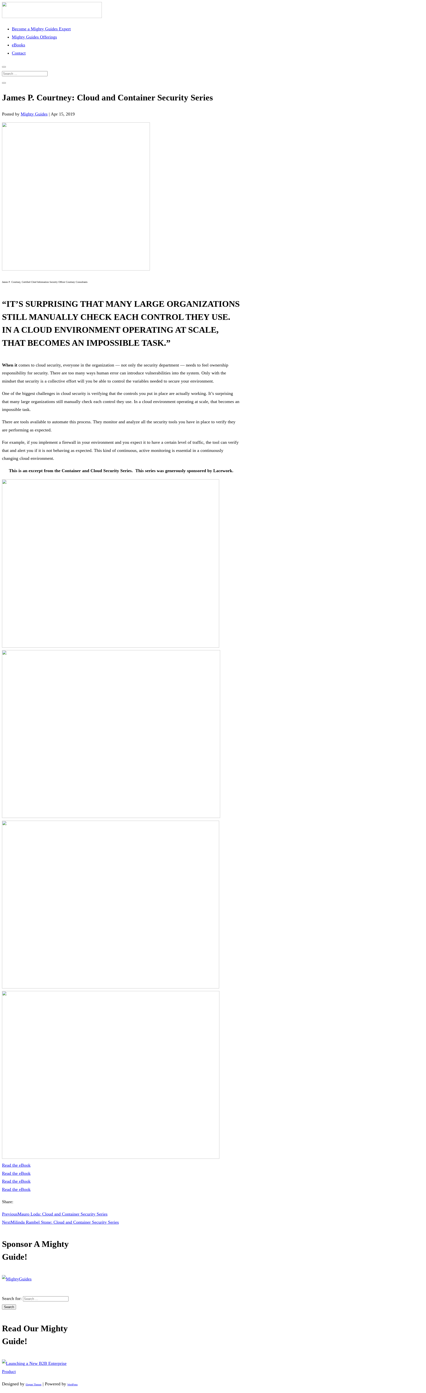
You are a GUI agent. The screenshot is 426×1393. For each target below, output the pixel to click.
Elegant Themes (33, 1384)
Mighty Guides (34, 114)
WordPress (72, 1384)
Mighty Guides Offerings (34, 37)
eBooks (18, 44)
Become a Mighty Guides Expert (41, 28)
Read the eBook (16, 1165)
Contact (19, 53)
